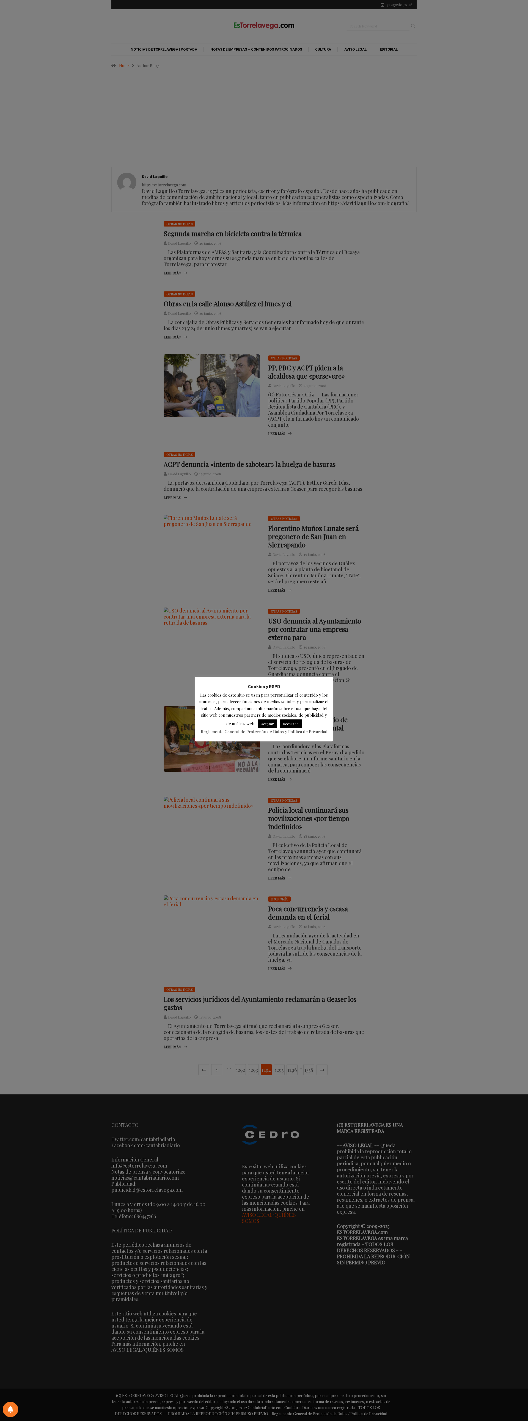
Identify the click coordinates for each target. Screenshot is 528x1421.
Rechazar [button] (290, 723)
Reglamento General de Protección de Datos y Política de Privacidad (264, 731)
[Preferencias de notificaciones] (10, 1409)
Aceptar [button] (267, 723)
